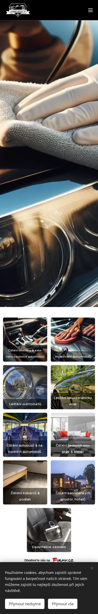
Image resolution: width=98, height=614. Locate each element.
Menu (90, 10)
